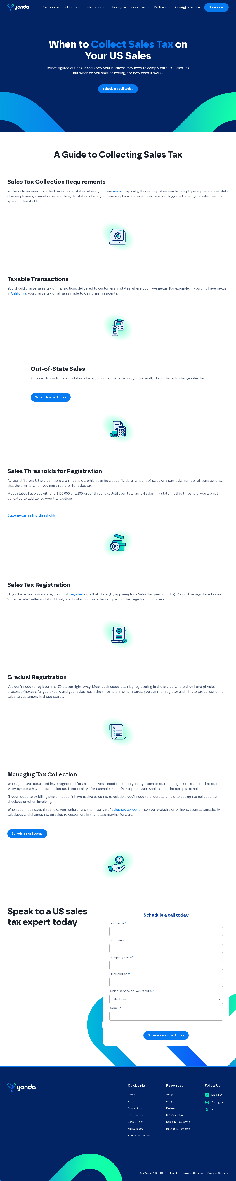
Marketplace (135, 1128)
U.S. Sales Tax (174, 1115)
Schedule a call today (118, 88)
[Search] (184, 7)
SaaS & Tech (135, 1121)
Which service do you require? (132, 991)
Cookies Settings (218, 1173)
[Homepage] (21, 1087)
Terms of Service (192, 1173)
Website (116, 1008)
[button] (51, 7)
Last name (117, 940)
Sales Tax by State (178, 1121)
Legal (173, 1173)
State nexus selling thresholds (31, 515)
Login (196, 7)
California (18, 293)
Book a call (216, 7)
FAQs (169, 1101)
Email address (119, 974)
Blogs (169, 1094)
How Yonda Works (139, 1135)
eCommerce (136, 1115)
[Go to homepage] (18, 7)
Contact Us (135, 1108)
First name (117, 923)
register (76, 594)
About (132, 1101)
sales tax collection (127, 810)
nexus (118, 191)
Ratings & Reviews (178, 1128)
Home (131, 1094)
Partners (171, 1108)
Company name (121, 957)
